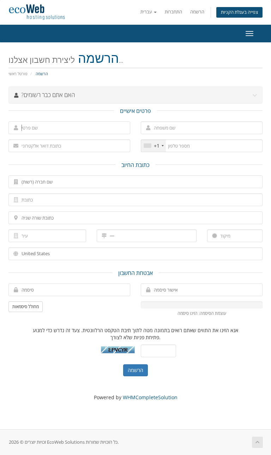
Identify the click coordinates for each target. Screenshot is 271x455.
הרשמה (197, 12)
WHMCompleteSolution (150, 397)
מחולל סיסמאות (25, 307)
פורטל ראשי (18, 73)
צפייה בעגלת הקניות (239, 12)
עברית (146, 12)
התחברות (173, 12)
